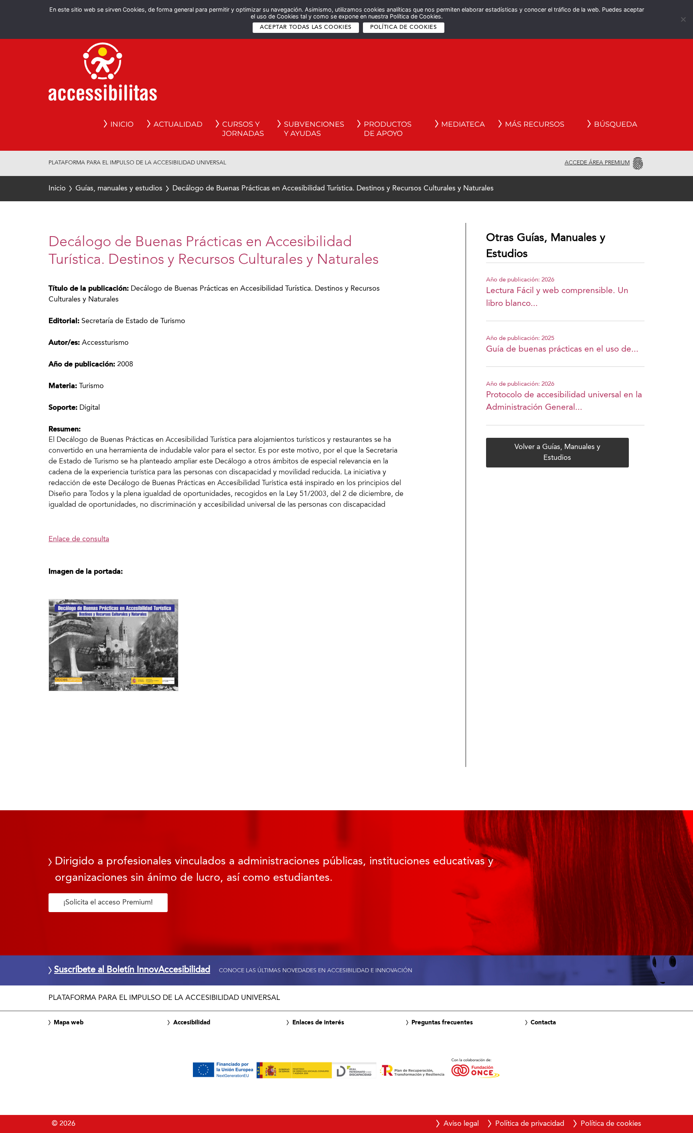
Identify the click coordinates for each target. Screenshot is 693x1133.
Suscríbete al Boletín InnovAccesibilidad (132, 970)
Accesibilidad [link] (191, 1023)
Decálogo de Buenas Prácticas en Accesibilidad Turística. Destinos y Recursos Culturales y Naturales (271, 188)
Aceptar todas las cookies (306, 27)
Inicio (57, 188)
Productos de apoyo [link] (387, 129)
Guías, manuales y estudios (118, 188)
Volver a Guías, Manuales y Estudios (557, 452)
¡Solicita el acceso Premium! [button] (108, 902)
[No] (683, 19)
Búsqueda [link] (615, 124)
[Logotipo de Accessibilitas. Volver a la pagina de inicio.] (103, 74)
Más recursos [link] (534, 124)
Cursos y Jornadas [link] (243, 129)
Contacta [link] (543, 1023)
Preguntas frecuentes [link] (442, 1023)
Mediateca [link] (463, 124)
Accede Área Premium (597, 163)
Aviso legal (461, 1123)
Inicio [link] (122, 124)
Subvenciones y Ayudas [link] (314, 129)
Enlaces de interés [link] (318, 1023)
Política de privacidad (529, 1123)
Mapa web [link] (68, 1023)
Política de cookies (403, 27)
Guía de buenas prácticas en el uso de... (562, 349)
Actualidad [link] (178, 124)
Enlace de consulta (79, 539)
